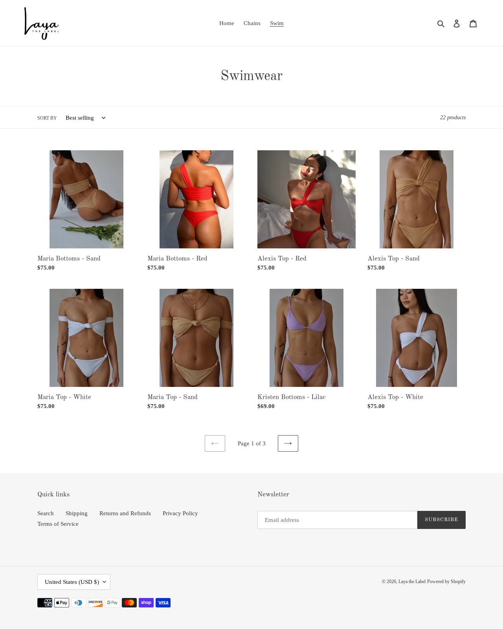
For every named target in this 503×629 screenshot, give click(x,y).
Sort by (47, 118)
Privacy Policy (180, 513)
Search (45, 513)
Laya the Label (412, 581)
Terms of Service (58, 524)
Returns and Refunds (125, 513)
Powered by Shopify (446, 581)
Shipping (77, 513)
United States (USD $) (72, 582)
